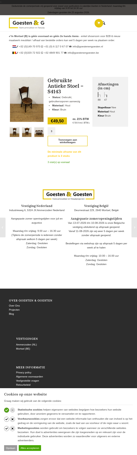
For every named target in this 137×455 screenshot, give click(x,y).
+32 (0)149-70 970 (29, 46)
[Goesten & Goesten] (27, 23)
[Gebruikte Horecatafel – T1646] (134, 227)
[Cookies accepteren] (6, 410)
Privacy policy (23, 372)
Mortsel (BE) (23, 348)
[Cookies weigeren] (12, 410)
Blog (11, 313)
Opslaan (10, 448)
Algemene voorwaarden (29, 376)
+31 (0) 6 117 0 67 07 (56, 46)
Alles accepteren (30, 448)
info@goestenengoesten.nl (88, 46)
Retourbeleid (23, 384)
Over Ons (14, 305)
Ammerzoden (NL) (26, 344)
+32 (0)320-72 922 (29, 52)
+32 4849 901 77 (54, 52)
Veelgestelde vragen (27, 380)
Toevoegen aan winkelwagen (67, 141)
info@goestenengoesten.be (83, 52)
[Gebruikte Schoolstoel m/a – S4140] (3, 227)
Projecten (14, 309)
